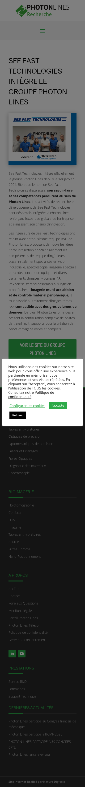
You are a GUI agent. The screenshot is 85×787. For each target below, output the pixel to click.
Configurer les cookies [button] (27, 405)
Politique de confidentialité (31, 394)
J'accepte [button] (58, 405)
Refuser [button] (17, 415)
